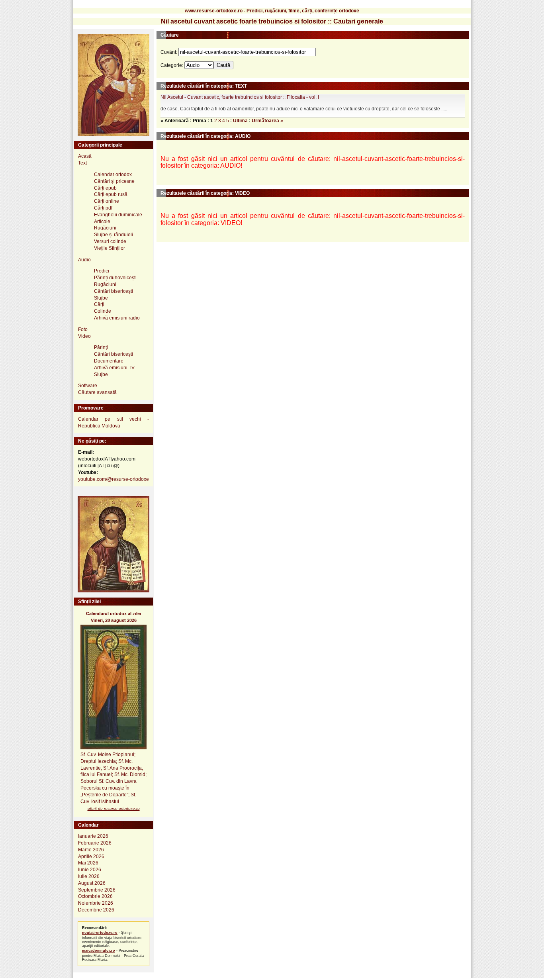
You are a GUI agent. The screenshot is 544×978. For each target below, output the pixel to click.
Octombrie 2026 (95, 896)
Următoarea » (267, 120)
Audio (84, 260)
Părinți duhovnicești (115, 277)
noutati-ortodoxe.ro (99, 933)
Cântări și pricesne (114, 181)
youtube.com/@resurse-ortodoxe (113, 479)
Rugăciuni (105, 228)
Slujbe (101, 298)
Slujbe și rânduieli (113, 234)
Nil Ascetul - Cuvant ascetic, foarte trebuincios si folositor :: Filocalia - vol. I (239, 97)
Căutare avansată (97, 392)
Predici (101, 271)
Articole (102, 221)
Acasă (85, 156)
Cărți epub (105, 188)
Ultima (240, 120)
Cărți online (106, 201)
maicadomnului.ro (98, 951)
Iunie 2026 (89, 869)
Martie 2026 (91, 850)
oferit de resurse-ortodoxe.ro (114, 808)
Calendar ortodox (113, 174)
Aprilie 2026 (91, 856)
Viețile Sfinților (109, 248)
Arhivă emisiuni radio (117, 318)
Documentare (108, 361)
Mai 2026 (88, 863)
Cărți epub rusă (110, 194)
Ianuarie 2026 (93, 836)
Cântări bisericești (113, 291)
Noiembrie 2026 (95, 903)
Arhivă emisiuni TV (114, 367)
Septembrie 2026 (96, 890)
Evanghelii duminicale (118, 215)
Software (87, 385)
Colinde (102, 311)
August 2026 (92, 883)
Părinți (101, 347)
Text (82, 163)
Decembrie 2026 (96, 910)
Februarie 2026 (95, 843)
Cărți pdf (103, 208)
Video (84, 336)
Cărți (99, 304)
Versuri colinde (110, 241)
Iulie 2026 (89, 876)
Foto (83, 329)
